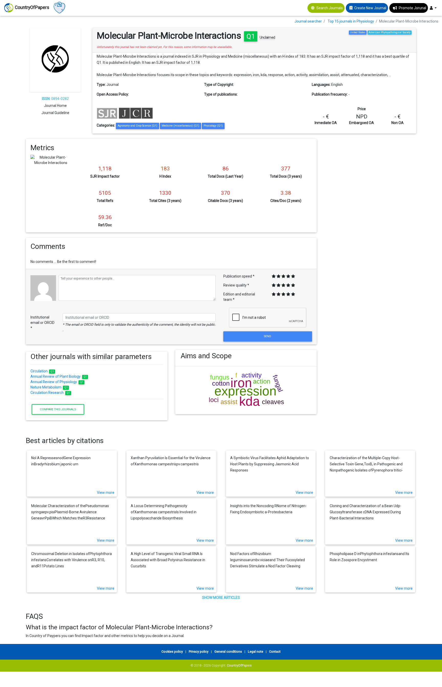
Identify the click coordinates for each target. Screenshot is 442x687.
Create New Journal (370, 8)
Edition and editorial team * (239, 297)
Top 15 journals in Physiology (351, 21)
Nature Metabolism (49, 387)
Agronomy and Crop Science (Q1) (137, 125)
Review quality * (236, 285)
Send (268, 336)
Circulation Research (50, 393)
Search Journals (329, 8)
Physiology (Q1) (213, 125)
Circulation (42, 371)
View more (105, 492)
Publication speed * (239, 276)
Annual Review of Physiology (56, 382)
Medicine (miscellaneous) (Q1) (180, 125)
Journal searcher (308, 21)
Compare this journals (58, 409)
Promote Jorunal (412, 8)
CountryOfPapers (239, 665)
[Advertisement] (370, 175)
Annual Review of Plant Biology (58, 376)
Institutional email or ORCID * (42, 322)
